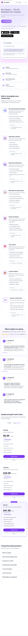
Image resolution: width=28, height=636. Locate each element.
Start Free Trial (6, 21)
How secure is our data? (14, 560)
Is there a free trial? (14, 573)
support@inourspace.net (10, 86)
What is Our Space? (14, 552)
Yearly (16, 423)
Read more (5, 352)
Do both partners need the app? (14, 565)
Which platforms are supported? (14, 577)
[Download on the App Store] (5, 32)
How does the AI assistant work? (14, 556)
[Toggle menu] (25, 2)
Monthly (9, 423)
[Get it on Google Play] (15, 32)
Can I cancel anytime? (14, 569)
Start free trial (14, 456)
